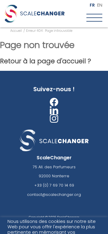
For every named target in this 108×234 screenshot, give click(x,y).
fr (92, 5)
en (99, 5)
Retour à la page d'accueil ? (45, 61)
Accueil (16, 30)
